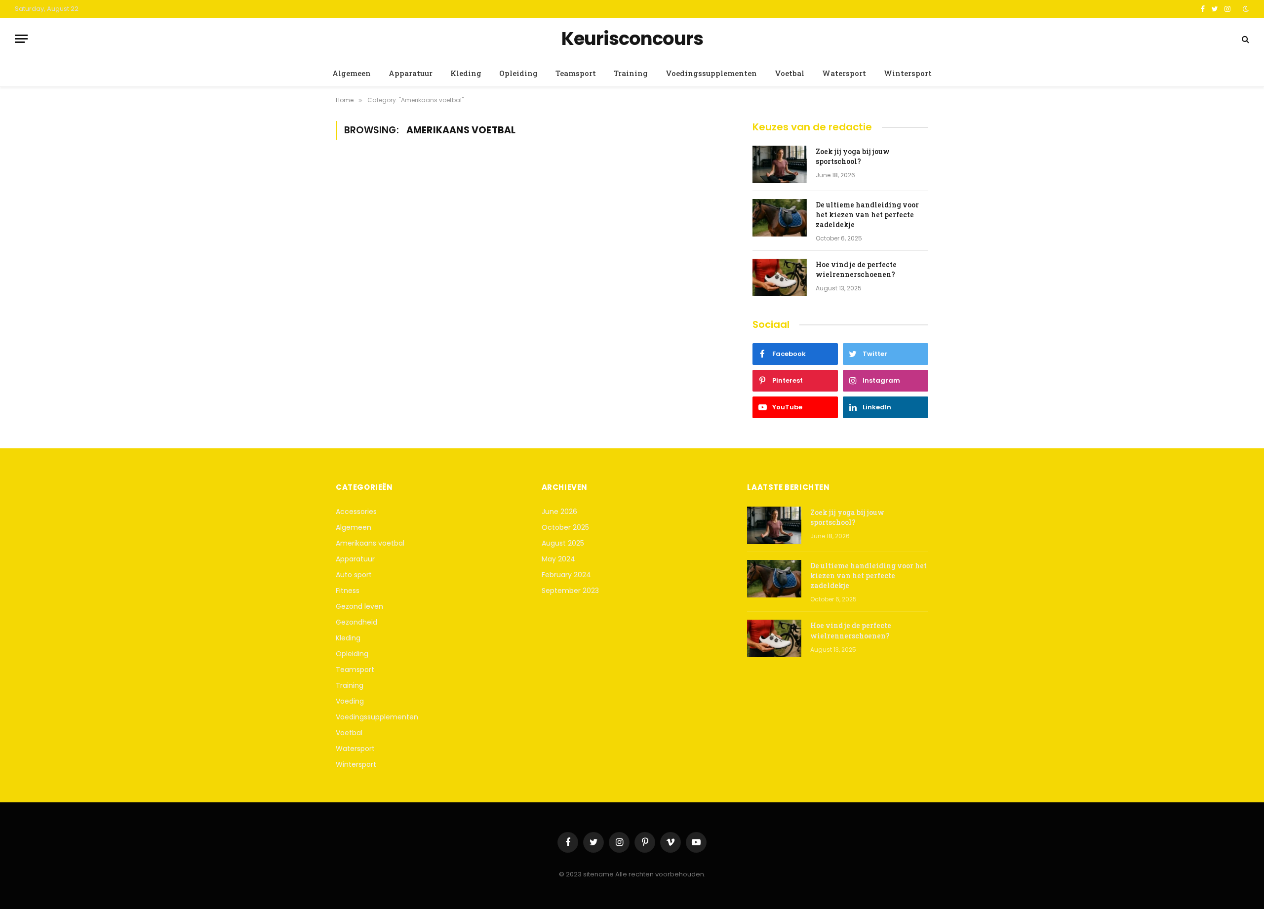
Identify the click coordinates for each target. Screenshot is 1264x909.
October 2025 (565, 527)
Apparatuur (411, 73)
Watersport (844, 73)
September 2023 (570, 590)
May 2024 (558, 559)
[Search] (1244, 39)
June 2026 (559, 511)
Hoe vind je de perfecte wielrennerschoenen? (856, 269)
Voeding (350, 701)
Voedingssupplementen (711, 73)
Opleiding (518, 73)
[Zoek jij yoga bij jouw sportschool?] (779, 164)
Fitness (347, 590)
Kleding (465, 73)
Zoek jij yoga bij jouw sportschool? (853, 156)
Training (631, 73)
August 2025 (563, 543)
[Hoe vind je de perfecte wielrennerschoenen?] (779, 277)
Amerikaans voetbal (370, 543)
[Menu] (21, 39)
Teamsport (575, 73)
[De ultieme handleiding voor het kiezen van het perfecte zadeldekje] (779, 218)
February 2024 (566, 575)
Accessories (356, 511)
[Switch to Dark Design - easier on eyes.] (1244, 8)
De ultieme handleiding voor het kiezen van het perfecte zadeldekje (867, 214)
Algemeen (351, 73)
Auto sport (354, 575)
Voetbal (789, 73)
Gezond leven (359, 606)
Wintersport (908, 73)
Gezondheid (356, 622)
